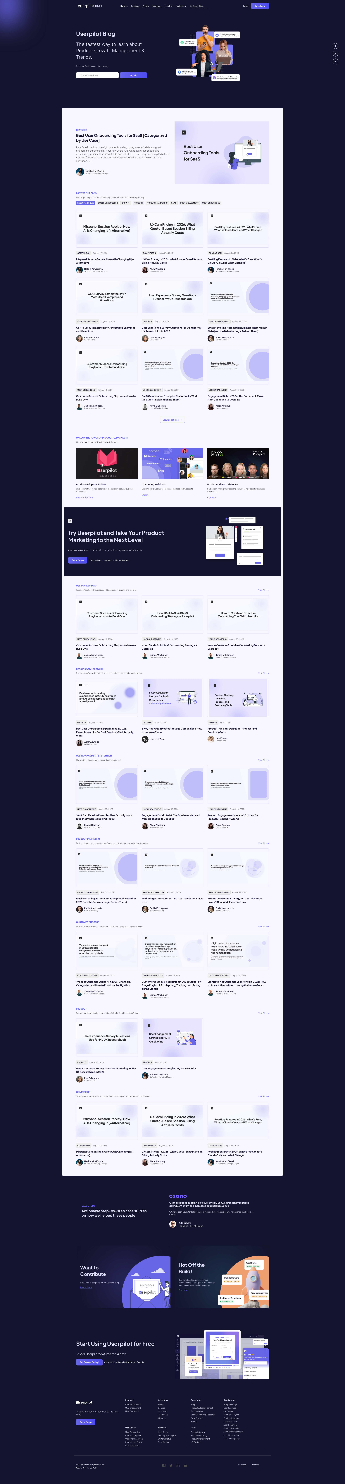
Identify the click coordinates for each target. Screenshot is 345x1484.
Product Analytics (133, 1404)
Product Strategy (231, 1418)
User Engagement (189, 203)
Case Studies (197, 1418)
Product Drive (197, 1411)
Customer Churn (231, 1421)
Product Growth (198, 1432)
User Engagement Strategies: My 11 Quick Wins (169, 1068)
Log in (245, 6)
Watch (145, 495)
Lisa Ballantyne (91, 337)
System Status (164, 1439)
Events (161, 1404)
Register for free (84, 497)
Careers (161, 1408)
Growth (126, 203)
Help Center (163, 1432)
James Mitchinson (93, 405)
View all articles (171, 419)
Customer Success (108, 203)
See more (183, 1290)
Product (138, 203)
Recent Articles (85, 203)
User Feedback (132, 1411)
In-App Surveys (230, 1404)
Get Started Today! (89, 1362)
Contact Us (163, 1414)
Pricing (146, 6)
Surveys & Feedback (87, 321)
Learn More (86, 1287)
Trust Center (163, 1442)
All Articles (242, 1465)
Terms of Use (80, 1468)
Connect (211, 497)
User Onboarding (211, 203)
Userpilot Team (157, 739)
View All (262, 590)
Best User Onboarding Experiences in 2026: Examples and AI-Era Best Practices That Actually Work (104, 732)
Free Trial (168, 6)
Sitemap (194, 1421)
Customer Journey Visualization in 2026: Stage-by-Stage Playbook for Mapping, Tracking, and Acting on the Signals (172, 985)
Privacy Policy (92, 1468)
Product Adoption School (202, 1408)
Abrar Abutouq (157, 269)
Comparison (83, 253)
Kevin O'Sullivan (158, 405)
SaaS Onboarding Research (203, 1414)
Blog (193, 1404)
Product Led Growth (134, 1442)
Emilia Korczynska (225, 337)
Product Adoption (133, 1435)
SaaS (173, 203)
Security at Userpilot (167, 1435)
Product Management (200, 1439)
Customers (181, 6)
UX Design (195, 1442)
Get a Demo (260, 6)
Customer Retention (134, 1439)
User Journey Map (231, 1438)
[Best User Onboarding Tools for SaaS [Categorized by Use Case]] (222, 183)
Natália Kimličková (93, 269)
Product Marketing (157, 203)
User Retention (230, 1425)
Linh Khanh (221, 738)
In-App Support (132, 1445)
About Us (162, 1418)
